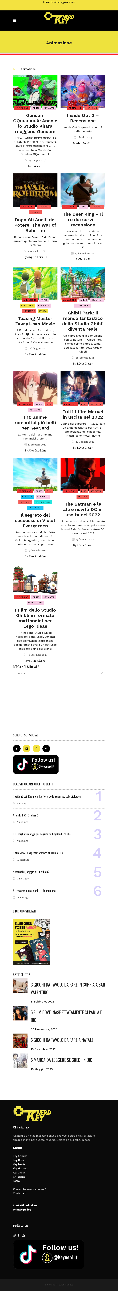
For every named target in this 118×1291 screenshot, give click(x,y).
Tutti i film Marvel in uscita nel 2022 (83, 414)
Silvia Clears (85, 364)
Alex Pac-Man (84, 143)
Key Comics (20, 1156)
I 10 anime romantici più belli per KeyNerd (35, 422)
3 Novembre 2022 (37, 251)
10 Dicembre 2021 (37, 655)
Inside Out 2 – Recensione (83, 118)
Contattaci (19, 1193)
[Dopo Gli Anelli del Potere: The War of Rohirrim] (35, 190)
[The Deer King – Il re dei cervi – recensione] (83, 190)
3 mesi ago (22, 803)
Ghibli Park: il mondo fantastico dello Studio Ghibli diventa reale (83, 321)
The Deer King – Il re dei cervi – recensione (83, 219)
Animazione (28, 69)
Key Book (18, 1160)
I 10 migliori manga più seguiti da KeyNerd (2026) (42, 834)
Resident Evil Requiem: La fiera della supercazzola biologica (47, 796)
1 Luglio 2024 (84, 137)
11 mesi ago (22, 879)
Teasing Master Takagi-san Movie (35, 321)
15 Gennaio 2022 (84, 539)
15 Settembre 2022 (84, 253)
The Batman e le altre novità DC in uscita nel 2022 (83, 509)
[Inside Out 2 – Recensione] (83, 91)
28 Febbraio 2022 (84, 358)
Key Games (20, 1168)
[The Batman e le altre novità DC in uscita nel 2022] (83, 474)
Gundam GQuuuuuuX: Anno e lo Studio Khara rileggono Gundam (35, 123)
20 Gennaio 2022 (84, 442)
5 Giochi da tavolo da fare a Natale (62, 1040)
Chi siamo (19, 1176)
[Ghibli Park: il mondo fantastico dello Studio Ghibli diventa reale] (83, 283)
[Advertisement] (59, 705)
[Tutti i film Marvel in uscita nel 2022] (83, 387)
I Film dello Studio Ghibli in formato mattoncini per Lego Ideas (35, 618)
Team (16, 1180)
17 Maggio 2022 (36, 348)
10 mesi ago (22, 860)
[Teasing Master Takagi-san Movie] (35, 283)
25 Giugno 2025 (37, 160)
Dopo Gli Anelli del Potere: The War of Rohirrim (35, 225)
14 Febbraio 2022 (37, 445)
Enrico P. (37, 166)
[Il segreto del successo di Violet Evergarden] (35, 474)
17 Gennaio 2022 (37, 550)
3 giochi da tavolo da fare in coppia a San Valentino (68, 988)
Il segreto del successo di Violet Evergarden (35, 520)
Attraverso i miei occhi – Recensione (34, 890)
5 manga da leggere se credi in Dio (61, 1060)
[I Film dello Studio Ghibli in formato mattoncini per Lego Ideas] (35, 580)
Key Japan (19, 1172)
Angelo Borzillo (37, 257)
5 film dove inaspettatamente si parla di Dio (38, 853)
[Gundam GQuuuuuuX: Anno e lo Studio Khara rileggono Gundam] (35, 91)
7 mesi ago (22, 822)
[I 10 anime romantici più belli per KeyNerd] (35, 387)
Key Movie (19, 1164)
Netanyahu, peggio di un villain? (31, 871)
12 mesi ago (22, 897)
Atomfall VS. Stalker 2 (26, 815)
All (15, 69)
